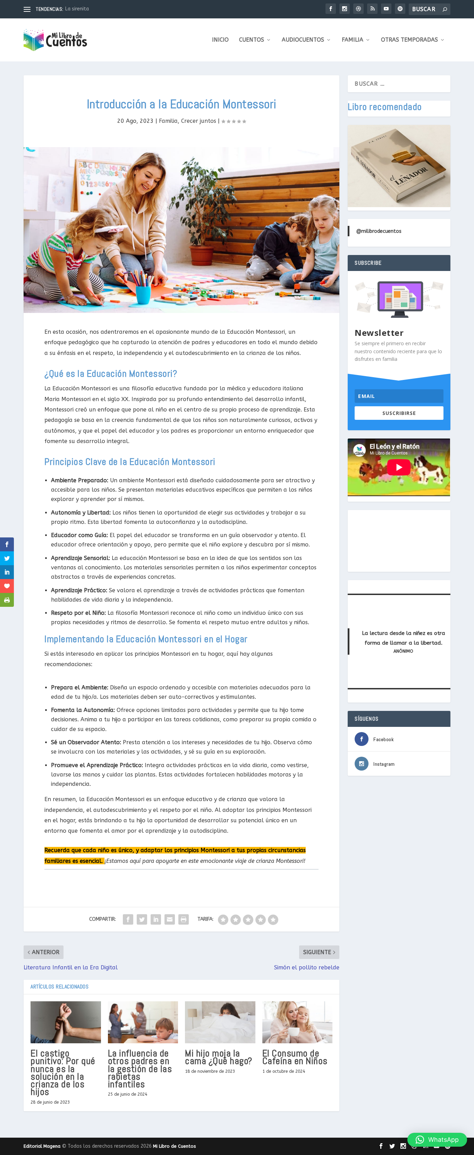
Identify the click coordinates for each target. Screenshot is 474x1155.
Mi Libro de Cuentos (174, 1146)
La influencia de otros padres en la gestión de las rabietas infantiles (140, 1068)
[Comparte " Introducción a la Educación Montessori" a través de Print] (184, 919)
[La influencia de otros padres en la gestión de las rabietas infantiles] (143, 1022)
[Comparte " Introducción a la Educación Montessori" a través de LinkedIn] (156, 919)
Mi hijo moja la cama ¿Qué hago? (218, 1057)
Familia (352, 40)
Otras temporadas (409, 40)
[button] (437, 1140)
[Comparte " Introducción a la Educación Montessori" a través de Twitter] (142, 919)
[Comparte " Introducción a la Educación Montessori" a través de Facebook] (128, 919)
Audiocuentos (303, 40)
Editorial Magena (42, 1146)
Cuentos (251, 40)
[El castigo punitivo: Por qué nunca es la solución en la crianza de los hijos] (66, 1022)
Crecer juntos (198, 121)
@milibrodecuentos (378, 231)
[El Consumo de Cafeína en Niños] (297, 1022)
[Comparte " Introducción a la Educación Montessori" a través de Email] (170, 919)
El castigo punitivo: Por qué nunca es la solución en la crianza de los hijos (63, 1072)
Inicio (220, 40)
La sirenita (77, 9)
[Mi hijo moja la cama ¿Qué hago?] (220, 1022)
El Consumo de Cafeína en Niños (295, 1057)
